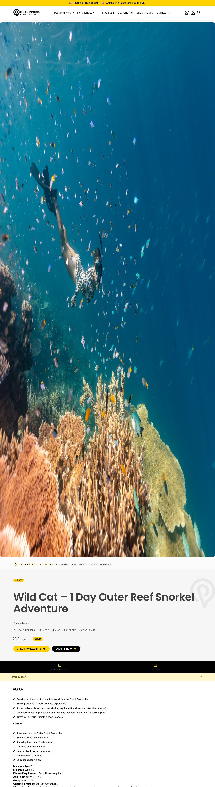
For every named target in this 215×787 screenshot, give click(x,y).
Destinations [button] (62, 13)
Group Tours (145, 13)
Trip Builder (106, 13)
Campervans (125, 13)
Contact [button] (162, 13)
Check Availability (31, 649)
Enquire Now (66, 649)
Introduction (19, 676)
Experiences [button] (84, 13)
